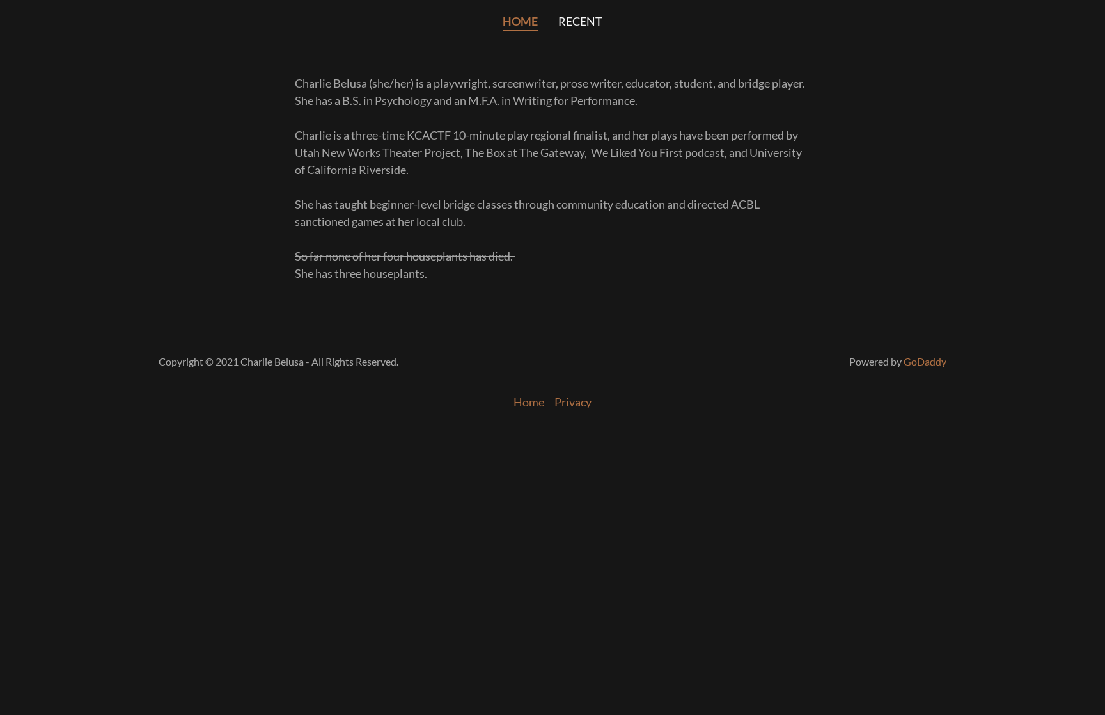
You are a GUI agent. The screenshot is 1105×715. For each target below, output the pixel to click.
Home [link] (520, 21)
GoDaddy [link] (925, 361)
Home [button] (528, 402)
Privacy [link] (573, 402)
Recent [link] (580, 21)
